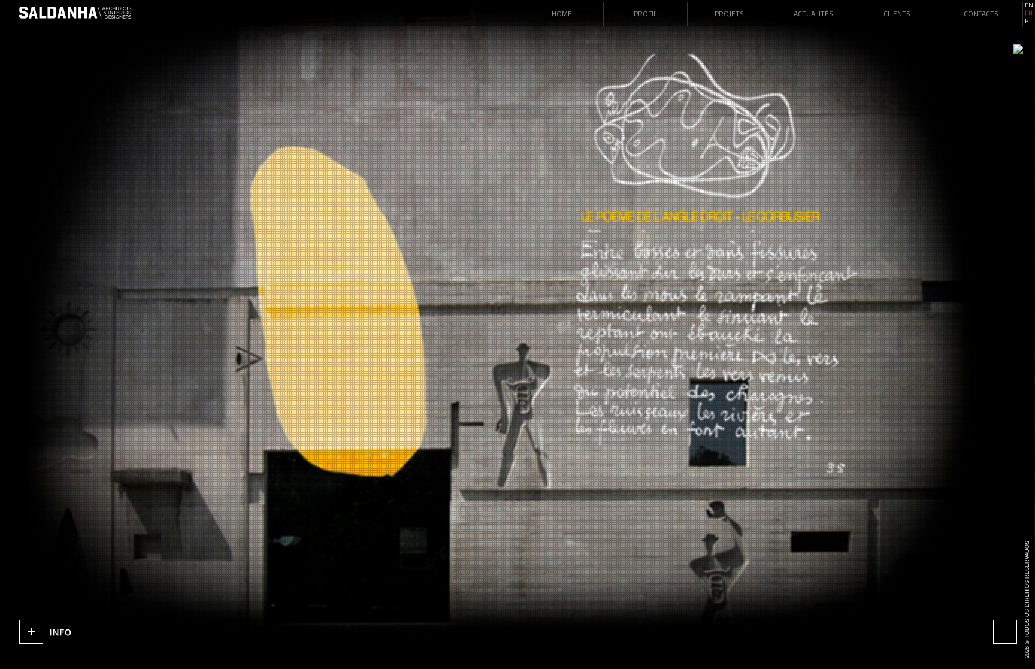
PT (1028, 21)
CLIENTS (896, 13)
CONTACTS (981, 13)
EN (1029, 5)
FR (1028, 13)
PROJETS (729, 13)
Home (562, 13)
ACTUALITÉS (813, 13)
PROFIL (645, 13)
